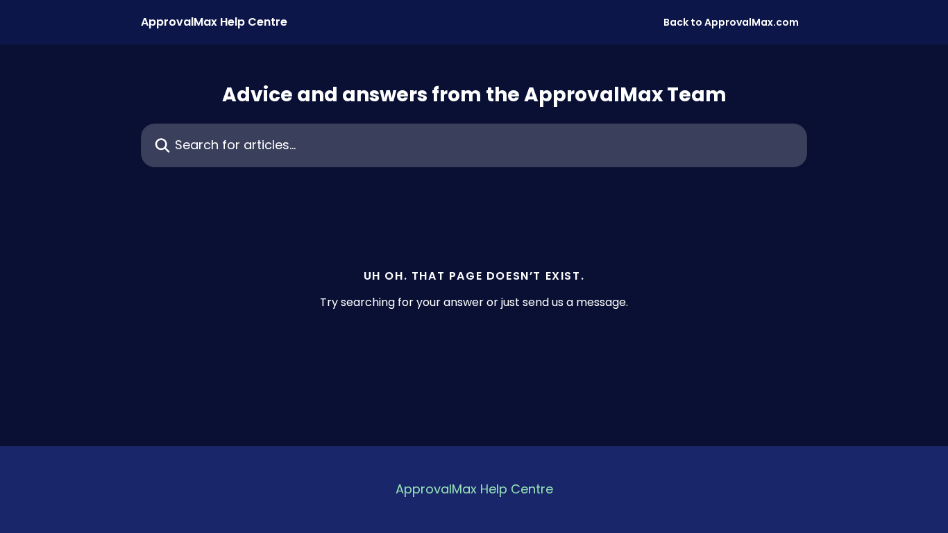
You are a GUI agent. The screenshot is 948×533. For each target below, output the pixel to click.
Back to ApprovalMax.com (731, 22)
